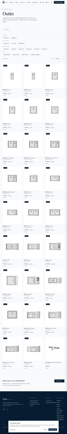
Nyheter (6, 2)
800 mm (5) (36, 49)
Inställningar (12, 429)
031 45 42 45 (49, 400)
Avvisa (45, 429)
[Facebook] (7, 409)
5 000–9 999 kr (25, 54)
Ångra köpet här (60, 415)
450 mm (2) (13, 49)
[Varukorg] (52, 2)
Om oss (58, 408)
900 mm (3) (44, 49)
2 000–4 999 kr (16, 54)
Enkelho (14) (6, 43)
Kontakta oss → (59, 381)
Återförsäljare (35, 2)
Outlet (16, 2)
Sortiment (11, 2)
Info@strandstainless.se (51, 402)
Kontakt (41, 2)
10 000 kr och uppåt (35, 54)
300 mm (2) (6, 49)
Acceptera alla (53, 429)
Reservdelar (22, 2)
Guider (58, 406)
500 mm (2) (21, 49)
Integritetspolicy (60, 419)
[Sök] (43, 2)
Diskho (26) (6, 37)
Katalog (28, 2)
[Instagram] (4, 409)
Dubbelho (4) (21, 43)
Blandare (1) (14, 37)
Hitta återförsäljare (59, 2)
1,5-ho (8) (14, 43)
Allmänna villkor (60, 417)
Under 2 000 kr (7, 54)
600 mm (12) (29, 49)
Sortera (52, 58)
